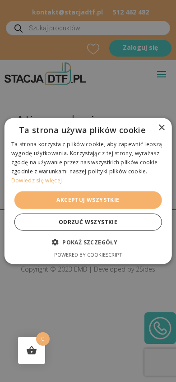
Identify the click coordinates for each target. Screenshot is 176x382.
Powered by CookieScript (88, 254)
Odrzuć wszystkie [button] (88, 221)
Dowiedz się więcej (36, 180)
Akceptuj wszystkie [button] (87, 200)
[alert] (88, 191)
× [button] (161, 127)
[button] (88, 241)
